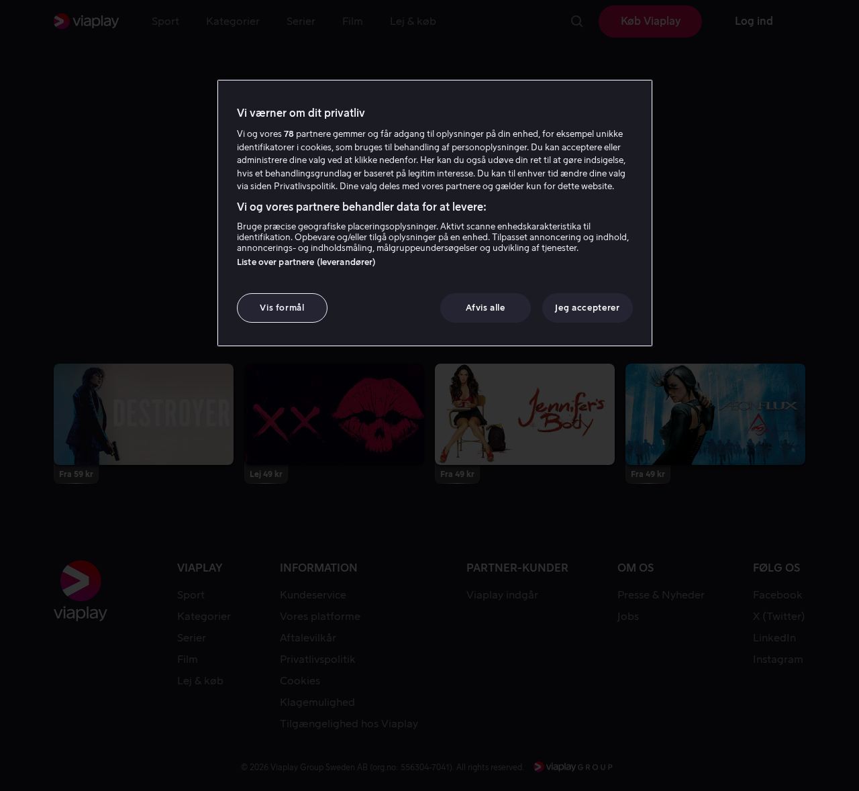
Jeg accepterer (587, 307)
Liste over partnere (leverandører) (306, 262)
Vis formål (282, 307)
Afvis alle (485, 307)
